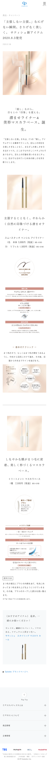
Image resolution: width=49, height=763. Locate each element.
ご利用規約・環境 (24, 756)
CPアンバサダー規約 (38, 756)
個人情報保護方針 (10, 756)
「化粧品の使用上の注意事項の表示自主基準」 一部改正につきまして (24, 754)
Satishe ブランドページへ (16, 672)
